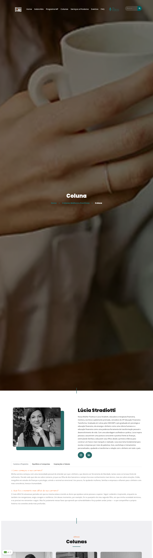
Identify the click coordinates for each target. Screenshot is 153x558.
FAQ (102, 9)
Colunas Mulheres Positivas (76, 203)
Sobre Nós (39, 9)
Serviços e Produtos (80, 9)
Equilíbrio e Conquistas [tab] (41, 464)
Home (29, 9)
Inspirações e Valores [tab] (62, 464)
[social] (81, 455)
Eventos (94, 9)
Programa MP (52, 9)
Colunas (64, 9)
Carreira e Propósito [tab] (20, 464)
